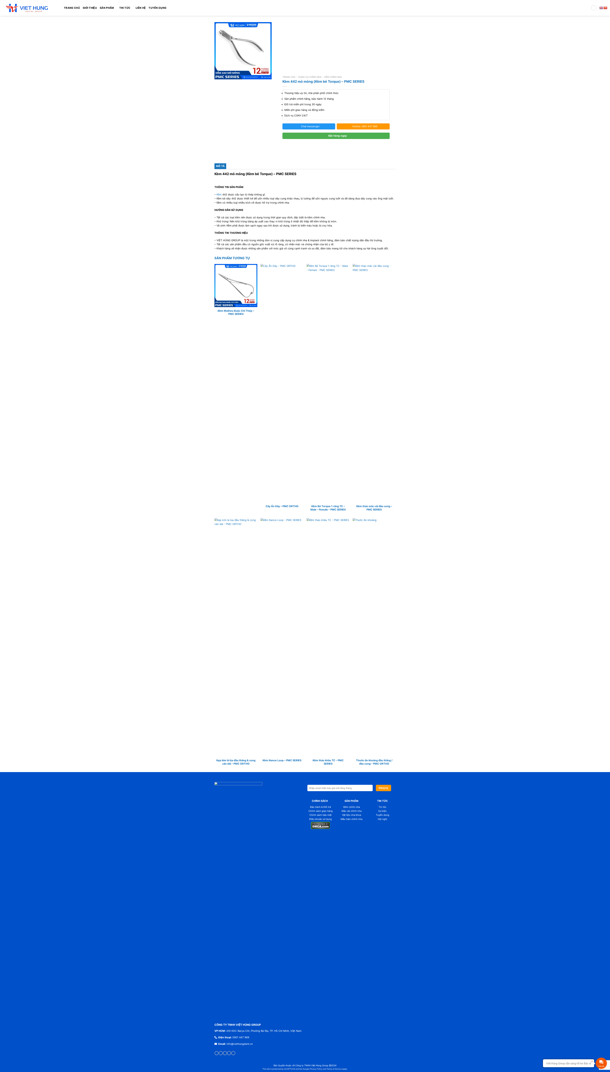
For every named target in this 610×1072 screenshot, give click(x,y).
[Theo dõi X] (229, 1053)
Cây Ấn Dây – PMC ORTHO (282, 506)
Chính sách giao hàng (320, 810)
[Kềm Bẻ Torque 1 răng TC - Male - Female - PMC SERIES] (328, 383)
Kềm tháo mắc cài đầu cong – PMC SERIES (374, 508)
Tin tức (382, 806)
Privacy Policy (316, 1069)
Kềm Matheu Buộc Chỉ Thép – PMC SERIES (236, 312)
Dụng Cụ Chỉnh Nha (309, 77)
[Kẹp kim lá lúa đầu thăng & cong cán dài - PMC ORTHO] (235, 637)
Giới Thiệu (90, 7)
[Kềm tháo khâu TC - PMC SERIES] (328, 637)
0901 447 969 (240, 1037)
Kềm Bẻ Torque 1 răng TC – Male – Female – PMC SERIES (328, 508)
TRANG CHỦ (72, 7)
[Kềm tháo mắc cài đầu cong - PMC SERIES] (374, 383)
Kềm (219, 194)
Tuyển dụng (157, 7)
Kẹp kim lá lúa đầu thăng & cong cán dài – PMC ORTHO (235, 762)
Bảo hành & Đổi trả (320, 806)
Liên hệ (141, 7)
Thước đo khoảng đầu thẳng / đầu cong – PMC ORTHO (374, 762)
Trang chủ (288, 77)
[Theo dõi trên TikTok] (225, 1053)
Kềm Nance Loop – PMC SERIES (282, 760)
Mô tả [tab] (220, 166)
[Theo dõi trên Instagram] (221, 1053)
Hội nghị (382, 819)
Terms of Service (334, 1069)
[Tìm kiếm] (593, 7)
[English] (601, 7)
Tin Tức (124, 7)
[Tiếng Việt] (605, 7)
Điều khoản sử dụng (320, 819)
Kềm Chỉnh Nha (333, 77)
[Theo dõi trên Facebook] (216, 1053)
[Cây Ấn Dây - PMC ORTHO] (282, 383)
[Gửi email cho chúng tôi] (233, 1053)
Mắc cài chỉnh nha (352, 810)
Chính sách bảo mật (320, 814)
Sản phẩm (107, 7)
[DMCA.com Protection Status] (320, 825)
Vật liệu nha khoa (351, 814)
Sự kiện (382, 810)
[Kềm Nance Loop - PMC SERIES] (282, 637)
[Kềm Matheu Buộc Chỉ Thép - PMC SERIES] (235, 285)
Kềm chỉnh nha (351, 806)
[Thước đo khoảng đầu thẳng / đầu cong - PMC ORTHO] (374, 637)
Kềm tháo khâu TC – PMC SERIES (328, 762)
